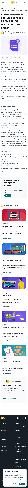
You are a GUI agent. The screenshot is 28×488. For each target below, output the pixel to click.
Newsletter (18, 434)
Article (2, 8)
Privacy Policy (17, 479)
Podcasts (3, 430)
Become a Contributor (18, 450)
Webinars (3, 427)
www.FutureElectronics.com (12, 148)
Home (3, 443)
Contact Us (18, 466)
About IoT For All (20, 427)
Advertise (17, 437)
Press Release (10, 8)
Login (16, 462)
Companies (4, 450)
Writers (3, 454)
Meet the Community (20, 446)
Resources (4, 434)
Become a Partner (20, 454)
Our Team (17, 430)
